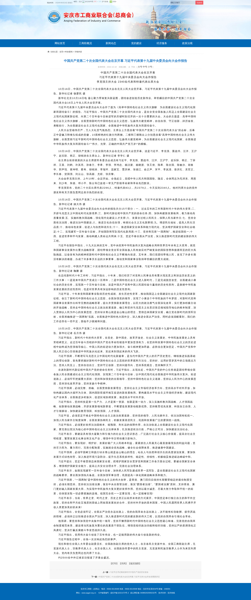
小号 (150, 67)
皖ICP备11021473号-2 (120, 593)
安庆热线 (171, 593)
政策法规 (187, 43)
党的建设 (136, 43)
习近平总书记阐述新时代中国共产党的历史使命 (129, 572)
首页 (61, 52)
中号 (145, 67)
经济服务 (162, 43)
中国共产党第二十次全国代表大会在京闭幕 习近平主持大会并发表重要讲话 (129, 577)
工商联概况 (85, 43)
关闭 (123, 563)
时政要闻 (69, 52)
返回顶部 (134, 563)
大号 (140, 67)
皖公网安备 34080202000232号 (143, 593)
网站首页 (60, 43)
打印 (114, 563)
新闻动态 (111, 43)
